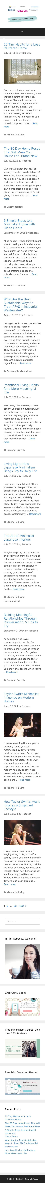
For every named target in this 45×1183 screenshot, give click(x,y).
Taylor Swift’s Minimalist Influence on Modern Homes (21, 697)
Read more (25, 363)
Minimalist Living (16, 134)
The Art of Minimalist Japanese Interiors (19, 537)
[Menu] (22, 32)
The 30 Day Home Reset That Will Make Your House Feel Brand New (22, 152)
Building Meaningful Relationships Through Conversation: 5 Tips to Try (21, 620)
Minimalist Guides (16, 285)
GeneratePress (31, 1179)
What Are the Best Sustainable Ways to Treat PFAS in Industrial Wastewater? (21, 304)
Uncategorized (15, 206)
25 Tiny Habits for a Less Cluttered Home (22, 46)
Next (22, 906)
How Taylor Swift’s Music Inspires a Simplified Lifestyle (22, 805)
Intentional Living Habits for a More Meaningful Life (21, 388)
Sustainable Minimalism (19, 371)
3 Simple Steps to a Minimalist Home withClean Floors (19, 224)
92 (15, 906)
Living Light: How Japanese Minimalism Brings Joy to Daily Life (20, 467)
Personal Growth (16, 450)
